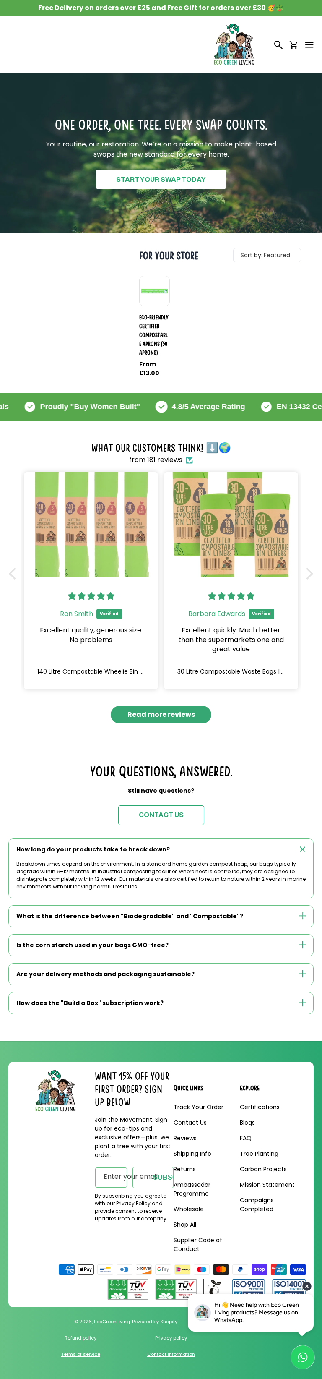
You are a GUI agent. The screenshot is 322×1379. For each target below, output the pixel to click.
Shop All (185, 1224)
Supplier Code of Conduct (198, 1244)
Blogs (247, 1122)
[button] (309, 45)
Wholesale (189, 1209)
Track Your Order (198, 1107)
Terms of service (80, 1354)
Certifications (260, 1107)
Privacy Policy (133, 1203)
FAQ (246, 1138)
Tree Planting (259, 1153)
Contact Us (190, 1122)
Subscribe (163, 1177)
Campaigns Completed (257, 1204)
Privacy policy (171, 1338)
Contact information (171, 1354)
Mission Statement (267, 1185)
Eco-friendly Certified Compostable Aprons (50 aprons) (154, 335)
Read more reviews (161, 714)
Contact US (161, 814)
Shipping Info (192, 1153)
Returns (185, 1169)
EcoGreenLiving (112, 1321)
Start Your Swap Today (161, 179)
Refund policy (80, 1338)
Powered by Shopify (154, 1321)
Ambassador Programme (192, 1189)
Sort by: (251, 255)
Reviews (185, 1138)
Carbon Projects (263, 1169)
